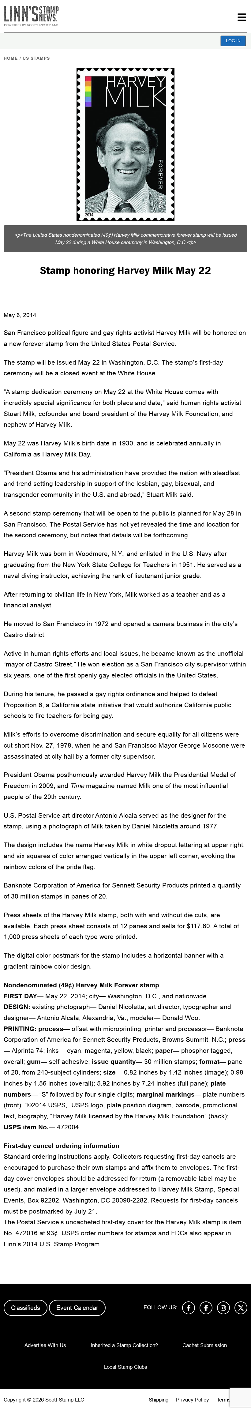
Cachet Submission (204, 1345)
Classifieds (25, 1307)
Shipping (158, 1400)
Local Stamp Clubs (125, 1367)
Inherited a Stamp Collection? (124, 1345)
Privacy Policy (192, 1400)
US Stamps (36, 58)
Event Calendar (77, 1307)
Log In (233, 40)
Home (11, 58)
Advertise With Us (45, 1345)
